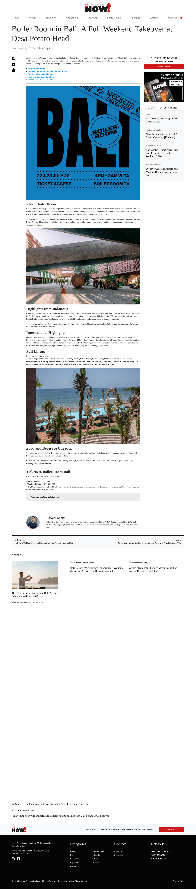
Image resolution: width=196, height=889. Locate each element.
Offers (154, 18)
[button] (181, 18)
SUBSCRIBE (171, 829)
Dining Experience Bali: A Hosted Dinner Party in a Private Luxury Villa (149, 543)
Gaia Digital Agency (78, 881)
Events (32, 18)
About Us (118, 851)
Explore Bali (72, 18)
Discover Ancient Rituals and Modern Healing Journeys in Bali (162, 172)
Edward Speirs (45, 48)
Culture (93, 18)
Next (178, 540)
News (16, 18)
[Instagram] (13, 859)
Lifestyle (136, 18)
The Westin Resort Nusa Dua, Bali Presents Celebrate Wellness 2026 (162, 153)
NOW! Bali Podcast (161, 851)
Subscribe (118, 855)
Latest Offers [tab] (168, 108)
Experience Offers (153, 146)
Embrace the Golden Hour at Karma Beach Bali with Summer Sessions (50, 804)
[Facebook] (18, 859)
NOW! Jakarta (158, 855)
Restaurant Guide (153, 130)
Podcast (172, 18)
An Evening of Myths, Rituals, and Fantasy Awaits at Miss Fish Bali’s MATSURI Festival (60, 815)
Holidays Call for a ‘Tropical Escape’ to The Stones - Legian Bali (44, 543)
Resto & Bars (114, 18)
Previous (20, 540)
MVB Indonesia (158, 859)
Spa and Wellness (153, 164)
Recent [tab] (150, 108)
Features (51, 18)
